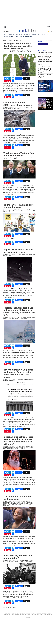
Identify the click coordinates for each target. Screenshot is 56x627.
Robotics (28, 617)
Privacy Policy (10, 611)
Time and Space (25, 254)
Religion (17, 34)
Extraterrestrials (21, 613)
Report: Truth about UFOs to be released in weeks (18, 250)
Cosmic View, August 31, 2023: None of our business (17, 103)
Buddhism (33, 613)
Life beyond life (35, 614)
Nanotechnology (48, 614)
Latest (27, 447)
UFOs (34, 254)
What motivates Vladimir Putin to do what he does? (19, 154)
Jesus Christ (22, 447)
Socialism (9, 210)
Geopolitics (44, 34)
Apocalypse (19, 50)
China (18, 317)
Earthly (4, 51)
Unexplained (35, 34)
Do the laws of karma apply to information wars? (19, 206)
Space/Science (25, 34)
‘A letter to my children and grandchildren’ (17, 556)
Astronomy (13, 613)
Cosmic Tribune (10, 625)
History (32, 157)
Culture (11, 34)
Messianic (31, 447)
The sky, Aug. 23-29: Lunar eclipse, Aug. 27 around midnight (44, 76)
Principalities (8, 36)
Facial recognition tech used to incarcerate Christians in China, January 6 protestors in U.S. (19, 311)
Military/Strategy (24, 51)
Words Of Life (27, 36)
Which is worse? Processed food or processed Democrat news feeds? (45, 63)
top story (12, 158)
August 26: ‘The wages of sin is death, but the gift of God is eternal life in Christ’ (45, 58)
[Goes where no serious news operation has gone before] (28, 30)
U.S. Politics (8, 108)
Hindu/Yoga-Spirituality (10, 447)
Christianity (24, 50)
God (31, 446)
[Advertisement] (28, 13)
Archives (16, 611)
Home (4, 40)
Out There (19, 254)
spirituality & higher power (21, 210)
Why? (7, 52)
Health (13, 51)
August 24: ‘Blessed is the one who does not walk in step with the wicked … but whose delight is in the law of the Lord (45, 69)
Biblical (23, 446)
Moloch (41, 614)
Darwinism (44, 613)
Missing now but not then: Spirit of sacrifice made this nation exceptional (17, 46)
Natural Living (26, 503)
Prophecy (8, 448)
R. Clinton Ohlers (11, 318)
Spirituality (14, 210)
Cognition (29, 50)
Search (50, 26)
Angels (20, 446)
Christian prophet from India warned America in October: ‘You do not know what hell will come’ (18, 440)
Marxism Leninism (15, 614)
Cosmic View (18, 36)
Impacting (31, 209)
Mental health (18, 51)
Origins (16, 40)
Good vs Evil (9, 51)
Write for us (21, 611)
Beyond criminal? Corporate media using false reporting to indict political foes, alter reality (19, 373)
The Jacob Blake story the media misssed (17, 497)
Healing (28, 502)
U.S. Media (33, 210)
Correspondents (23, 317)
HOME (5, 34)
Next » (13, 607)
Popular (4, 504)
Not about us (28, 611)
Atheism (20, 209)
